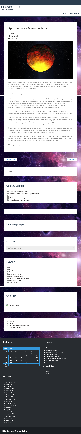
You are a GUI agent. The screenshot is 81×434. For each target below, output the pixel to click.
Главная (12, 321)
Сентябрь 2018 (11, 405)
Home (64, 14)
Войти (11, 323)
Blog (70, 14)
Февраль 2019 (10, 395)
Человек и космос (15, 280)
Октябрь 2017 (10, 416)
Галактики (12, 268)
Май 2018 (9, 407)
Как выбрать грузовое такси (19, 191)
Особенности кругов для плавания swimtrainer (25, 198)
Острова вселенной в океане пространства (24, 194)
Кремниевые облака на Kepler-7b (30, 28)
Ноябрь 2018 (10, 401)
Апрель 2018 (10, 410)
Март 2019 (9, 393)
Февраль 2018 (10, 414)
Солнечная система (16, 276)
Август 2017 (10, 420)
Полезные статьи (15, 274)
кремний (22, 145)
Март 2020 (9, 384)
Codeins (24, 431)
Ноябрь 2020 (10, 382)
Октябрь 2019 (10, 386)
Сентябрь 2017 (11, 418)
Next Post (72, 159)
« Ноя (5, 367)
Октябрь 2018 (10, 403)
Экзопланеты (15, 38)
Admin (12, 33)
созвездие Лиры (36, 145)
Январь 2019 (10, 397)
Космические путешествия (18, 272)
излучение (14, 145)
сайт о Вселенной (15, 327)
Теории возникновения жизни (19, 278)
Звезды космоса (14, 270)
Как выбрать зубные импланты (20, 200)
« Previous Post (10, 159)
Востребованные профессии (19, 325)
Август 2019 (10, 388)
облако (27, 145)
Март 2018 (9, 412)
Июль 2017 (9, 422)
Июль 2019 (9, 390)
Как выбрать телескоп (17, 196)
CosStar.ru (10, 7)
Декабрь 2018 (10, 399)
